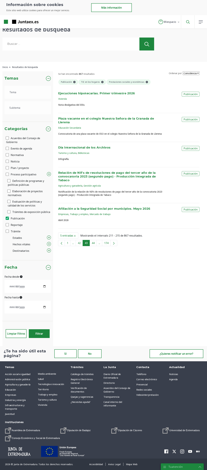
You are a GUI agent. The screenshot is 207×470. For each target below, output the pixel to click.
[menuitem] (22, 430)
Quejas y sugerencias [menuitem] (82, 396)
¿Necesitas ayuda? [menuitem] (80, 402)
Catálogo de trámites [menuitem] (82, 374)
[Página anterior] (61, 243)
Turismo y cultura (67, 153)
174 (107, 243)
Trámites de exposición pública (31, 212)
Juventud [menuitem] (9, 413)
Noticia (14, 161)
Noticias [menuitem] (173, 374)
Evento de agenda (21, 148)
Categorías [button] (16, 129)
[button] (169, 21)
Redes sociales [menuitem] (144, 389)
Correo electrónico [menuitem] (146, 379)
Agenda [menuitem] (173, 379)
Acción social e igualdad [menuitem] (17, 374)
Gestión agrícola (92, 185)
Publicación (17, 218)
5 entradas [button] (69, 236)
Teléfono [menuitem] (141, 374)
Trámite (15, 231)
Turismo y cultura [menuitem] (47, 399)
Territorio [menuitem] (43, 389)
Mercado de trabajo (100, 214)
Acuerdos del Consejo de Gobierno (23, 140)
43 (87, 243)
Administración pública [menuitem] (17, 379)
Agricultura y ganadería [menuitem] (17, 384)
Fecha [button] (11, 267)
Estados (17, 238)
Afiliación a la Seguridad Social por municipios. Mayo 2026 (104, 208)
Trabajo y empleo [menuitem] (47, 394)
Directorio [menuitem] (109, 382)
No (90, 353)
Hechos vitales (21, 244)
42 (80, 243)
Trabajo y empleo (79, 214)
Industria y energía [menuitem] (15, 400)
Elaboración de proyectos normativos (25, 193)
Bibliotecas (83, 153)
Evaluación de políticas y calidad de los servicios (25, 203)
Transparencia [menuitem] (111, 396)
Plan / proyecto (19, 168)
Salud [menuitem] (41, 379)
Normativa (17, 155)
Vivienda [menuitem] (42, 404)
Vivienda (62, 98)
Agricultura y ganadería (70, 185)
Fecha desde (12, 276)
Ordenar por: (175, 73)
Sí (65, 353)
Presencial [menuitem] (142, 384)
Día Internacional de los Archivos (84, 147)
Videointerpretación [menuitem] (147, 394)
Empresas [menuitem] (10, 394)
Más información (111, 7)
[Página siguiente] (113, 243)
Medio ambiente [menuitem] (47, 373)
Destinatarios (21, 251)
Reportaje (16, 225)
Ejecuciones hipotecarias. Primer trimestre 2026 (96, 93)
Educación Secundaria (69, 127)
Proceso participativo (23, 174)
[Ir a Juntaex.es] (15, 22)
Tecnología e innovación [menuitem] (51, 384)
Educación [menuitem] (10, 389)
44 (94, 243)
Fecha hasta (12, 297)
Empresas (63, 214)
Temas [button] (11, 78)
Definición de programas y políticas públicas (26, 183)
